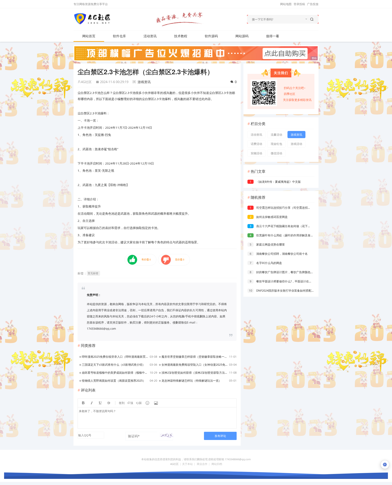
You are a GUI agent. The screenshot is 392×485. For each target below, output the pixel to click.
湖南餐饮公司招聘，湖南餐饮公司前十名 (279, 254)
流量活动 (276, 134)
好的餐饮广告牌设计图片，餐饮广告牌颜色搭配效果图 (287, 272)
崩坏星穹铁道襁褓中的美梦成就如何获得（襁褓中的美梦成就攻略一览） (115, 372)
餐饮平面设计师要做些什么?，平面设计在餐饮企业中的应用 (291, 281)
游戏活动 (296, 144)
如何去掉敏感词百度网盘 (269, 217)
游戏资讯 (144, 82)
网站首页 (88, 36)
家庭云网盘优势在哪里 (267, 244)
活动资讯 (150, 36)
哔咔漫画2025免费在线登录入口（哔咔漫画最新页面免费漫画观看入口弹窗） (115, 357)
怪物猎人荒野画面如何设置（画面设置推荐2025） (114, 380)
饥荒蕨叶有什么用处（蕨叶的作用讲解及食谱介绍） (286, 235)
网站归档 (217, 464)
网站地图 (286, 4)
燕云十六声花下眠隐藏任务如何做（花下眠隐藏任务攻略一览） (293, 226)
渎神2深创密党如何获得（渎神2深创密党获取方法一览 (194, 372)
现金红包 (276, 144)
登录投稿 (299, 4)
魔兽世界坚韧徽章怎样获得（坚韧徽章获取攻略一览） (194, 357)
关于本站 (187, 464)
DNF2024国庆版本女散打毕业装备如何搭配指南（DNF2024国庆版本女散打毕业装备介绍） (310, 290)
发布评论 (220, 436)
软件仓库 (119, 36)
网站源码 (241, 36)
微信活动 (276, 153)
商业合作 (202, 464)
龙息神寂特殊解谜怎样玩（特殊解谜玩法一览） (191, 380)
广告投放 (312, 4)
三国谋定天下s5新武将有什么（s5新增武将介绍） (113, 365)
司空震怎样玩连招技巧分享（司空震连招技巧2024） (286, 208)
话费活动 (256, 144)
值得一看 (272, 36)
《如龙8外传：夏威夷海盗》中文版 (275, 182)
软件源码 (211, 36)
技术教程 (180, 36)
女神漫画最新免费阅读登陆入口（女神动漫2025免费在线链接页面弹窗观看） (194, 365)
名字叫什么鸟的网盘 (266, 263)
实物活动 (256, 153)
